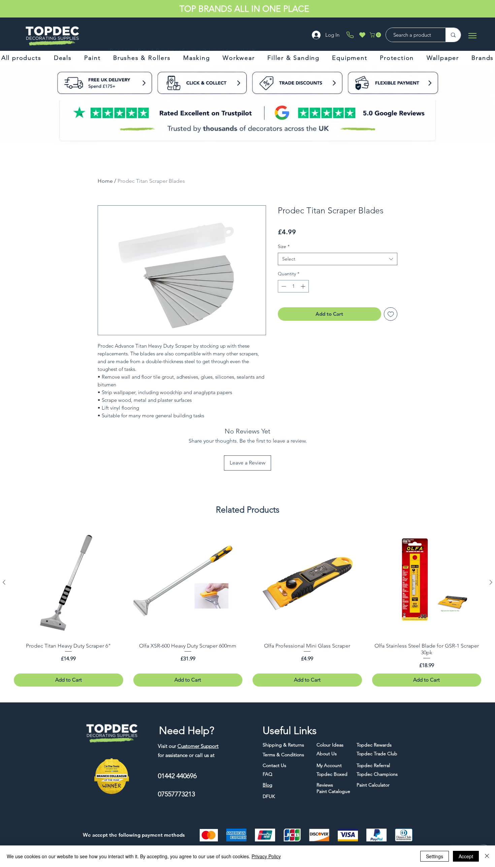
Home (105, 181)
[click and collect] (91, 83)
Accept (466, 856)
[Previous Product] (4, 582)
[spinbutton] (293, 286)
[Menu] (472, 35)
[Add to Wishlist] (391, 314)
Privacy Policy (266, 856)
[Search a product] (453, 35)
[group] (247, 607)
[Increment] (303, 286)
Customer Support (198, 746)
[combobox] (337, 259)
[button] (376, 34)
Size (284, 246)
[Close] (487, 856)
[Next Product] (491, 582)
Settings (434, 856)
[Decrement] (283, 286)
